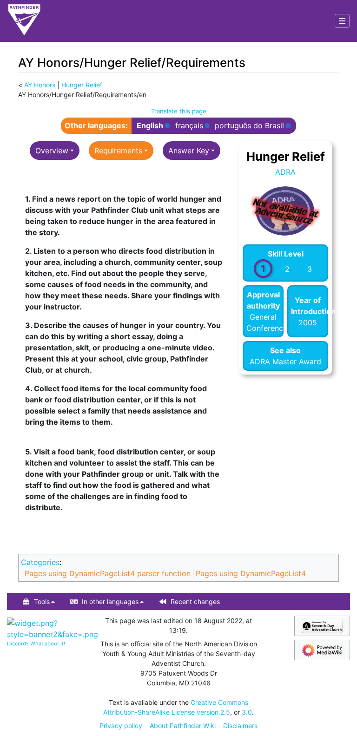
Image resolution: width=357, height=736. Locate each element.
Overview (51, 150)
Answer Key (188, 150)
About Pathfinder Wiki (183, 725)
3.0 (247, 712)
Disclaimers (240, 725)
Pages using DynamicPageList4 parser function (108, 573)
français (189, 125)
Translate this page (178, 111)
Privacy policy (120, 725)
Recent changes (195, 601)
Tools (42, 601)
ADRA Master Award (285, 361)
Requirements (118, 150)
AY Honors (39, 85)
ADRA (285, 172)
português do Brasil (249, 125)
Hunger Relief (81, 85)
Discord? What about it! (36, 643)
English (150, 125)
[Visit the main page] (24, 21)
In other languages (110, 601)
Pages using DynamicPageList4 (251, 573)
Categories (40, 562)
